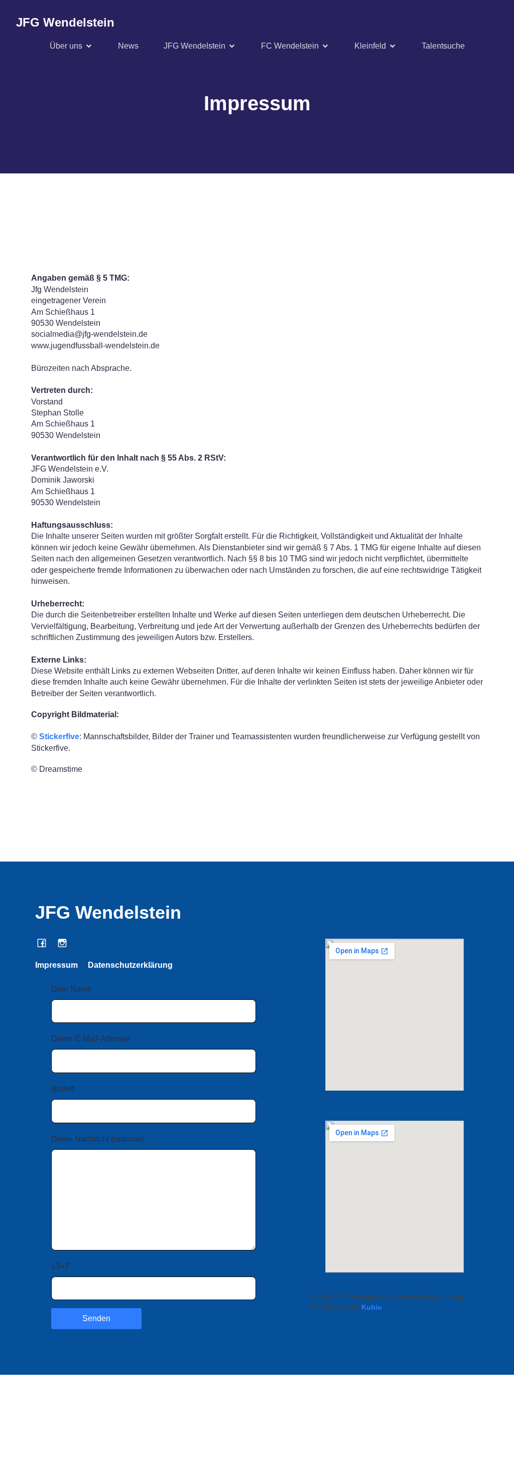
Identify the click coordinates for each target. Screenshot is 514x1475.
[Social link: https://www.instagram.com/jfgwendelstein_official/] (66, 942)
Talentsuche (443, 46)
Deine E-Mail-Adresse (90, 1038)
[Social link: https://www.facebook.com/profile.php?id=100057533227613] (45, 942)
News (128, 46)
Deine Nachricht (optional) (98, 1139)
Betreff (62, 1089)
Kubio (371, 1307)
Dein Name (71, 989)
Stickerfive (59, 736)
